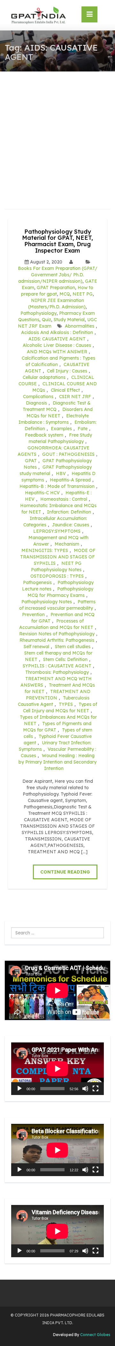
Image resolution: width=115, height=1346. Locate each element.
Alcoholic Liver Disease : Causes (57, 345)
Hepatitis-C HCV (42, 493)
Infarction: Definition (69, 512)
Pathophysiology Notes (46, 602)
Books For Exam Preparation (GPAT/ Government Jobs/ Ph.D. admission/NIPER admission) (57, 274)
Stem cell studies (72, 646)
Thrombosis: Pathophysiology (57, 672)
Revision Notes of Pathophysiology (57, 634)
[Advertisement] (57, 132)
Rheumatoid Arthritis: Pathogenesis (56, 640)
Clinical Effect (65, 390)
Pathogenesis (37, 582)
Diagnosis (36, 403)
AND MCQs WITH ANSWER (57, 352)
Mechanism (67, 544)
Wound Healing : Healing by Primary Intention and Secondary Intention (57, 762)
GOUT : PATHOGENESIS (68, 454)
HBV (61, 473)
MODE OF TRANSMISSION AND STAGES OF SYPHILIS (58, 557)
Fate (83, 428)
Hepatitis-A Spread (70, 480)
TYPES (66, 704)
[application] (57, 1068)
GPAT (31, 461)
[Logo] (38, 15)
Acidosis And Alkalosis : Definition (57, 332)
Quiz (46, 319)
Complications (38, 396)
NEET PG (83, 294)
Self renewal (36, 646)
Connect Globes (94, 1334)
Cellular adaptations (44, 377)
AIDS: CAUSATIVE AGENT (57, 339)
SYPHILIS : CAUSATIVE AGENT (57, 666)
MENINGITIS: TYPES (44, 550)
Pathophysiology (38, 313)
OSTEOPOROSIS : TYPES (57, 576)
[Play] (19, 1088)
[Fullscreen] (95, 1088)
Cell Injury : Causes (67, 371)
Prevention (33, 614)
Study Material (69, 319)
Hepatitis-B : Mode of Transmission (57, 486)
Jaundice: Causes (70, 525)
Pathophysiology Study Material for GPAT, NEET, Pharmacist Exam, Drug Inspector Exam (57, 241)
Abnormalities (79, 326)
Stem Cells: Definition (65, 659)
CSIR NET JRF (75, 396)
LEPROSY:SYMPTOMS (56, 531)
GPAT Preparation (56, 287)
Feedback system (44, 435)
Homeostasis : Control (63, 499)
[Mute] (85, 1088)
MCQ (64, 294)
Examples (61, 428)
